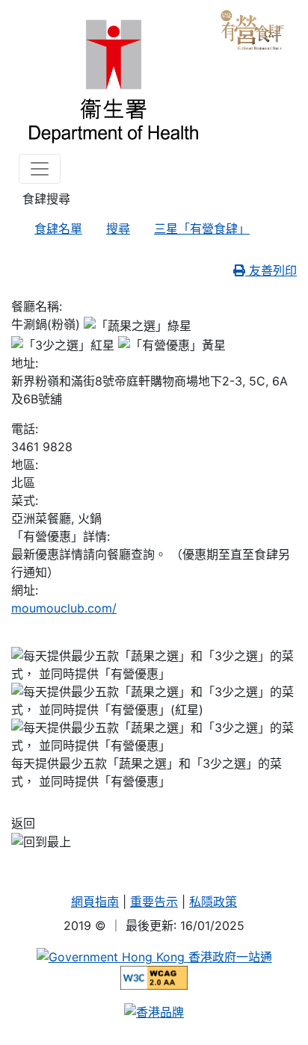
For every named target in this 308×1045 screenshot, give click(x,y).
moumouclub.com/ (64, 608)
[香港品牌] (154, 1010)
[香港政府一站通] (154, 955)
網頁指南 (95, 901)
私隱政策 (213, 901)
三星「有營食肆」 (202, 228)
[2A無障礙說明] (154, 976)
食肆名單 (58, 228)
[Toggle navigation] (40, 169)
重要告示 (154, 901)
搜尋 (118, 228)
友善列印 (271, 270)
